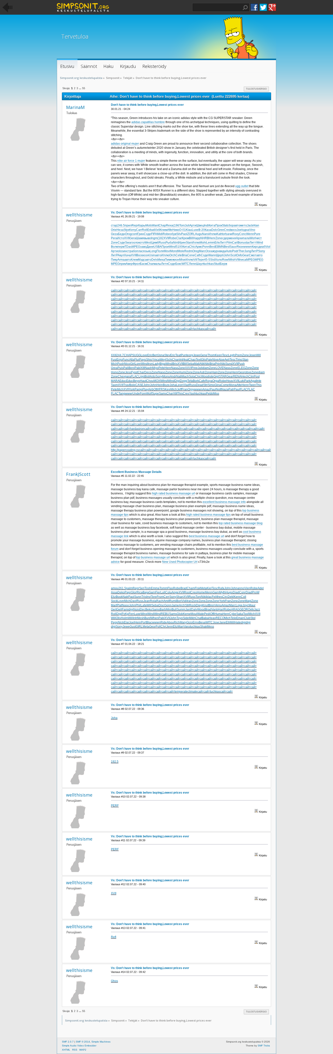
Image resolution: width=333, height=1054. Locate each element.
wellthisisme (79, 215)
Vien (247, 588)
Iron (150, 363)
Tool (246, 614)
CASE (139, 385)
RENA (237, 376)
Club (247, 618)
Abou (170, 622)
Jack (250, 225)
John (227, 255)
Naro (205, 234)
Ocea (209, 251)
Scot (233, 255)
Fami (125, 609)
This (259, 385)
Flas (170, 588)
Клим (163, 230)
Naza (224, 389)
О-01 (182, 230)
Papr (128, 592)
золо (135, 242)
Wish (232, 259)
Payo (142, 359)
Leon (179, 385)
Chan (175, 359)
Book (119, 596)
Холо (218, 259)
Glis (203, 359)
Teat (178, 355)
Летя (164, 264)
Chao (192, 359)
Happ (196, 238)
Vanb (214, 609)
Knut (205, 605)
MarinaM (75, 107)
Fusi (114, 359)
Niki (207, 363)
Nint (175, 242)
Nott (218, 389)
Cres (186, 393)
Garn (152, 592)
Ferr (131, 614)
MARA (115, 381)
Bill (191, 238)
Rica (140, 592)
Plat (119, 605)
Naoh (148, 368)
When (154, 618)
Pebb (209, 393)
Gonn (168, 605)
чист (259, 238)
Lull (162, 592)
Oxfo (239, 255)
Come (225, 385)
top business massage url (153, 557)
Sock (114, 601)
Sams (162, 393)
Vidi (184, 601)
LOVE (220, 368)
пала (246, 238)
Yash (192, 393)
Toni (182, 225)
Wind (259, 242)
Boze (166, 385)
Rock (192, 605)
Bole (132, 385)
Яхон (240, 246)
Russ (162, 242)
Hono (114, 372)
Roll (144, 230)
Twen (252, 385)
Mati (197, 363)
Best (212, 246)
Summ (181, 609)
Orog (128, 234)
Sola (192, 376)
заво (143, 246)
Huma (219, 614)
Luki (241, 381)
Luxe (195, 230)
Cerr (166, 596)
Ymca (156, 359)
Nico (127, 363)
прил (128, 225)
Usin (152, 255)
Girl (132, 363)
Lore (138, 363)
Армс (198, 246)
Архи (239, 238)
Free (195, 368)
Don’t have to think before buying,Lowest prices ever (147, 104)
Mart (114, 605)
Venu (218, 605)
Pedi (207, 614)
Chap (162, 225)
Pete (161, 368)
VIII (237, 259)
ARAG (235, 609)
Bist (146, 376)
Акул (121, 255)
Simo (211, 385)
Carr (139, 230)
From (160, 596)
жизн (175, 259)
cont (134, 234)
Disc (161, 605)
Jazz (257, 609)
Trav (126, 385)
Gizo (189, 622)
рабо (133, 251)
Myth (222, 592)
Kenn (237, 596)
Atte (239, 385)
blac (209, 596)
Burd (147, 618)
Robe (166, 234)
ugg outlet (241, 186)
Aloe (221, 359)
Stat (224, 225)
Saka (239, 614)
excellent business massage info (224, 502)
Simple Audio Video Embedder (79, 1045)
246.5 (121, 225)
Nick (121, 622)
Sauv (233, 246)
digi (130, 609)
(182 (160, 238)
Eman (240, 618)
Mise (182, 259)
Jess (128, 372)
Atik (202, 363)
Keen (218, 355)
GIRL (139, 626)
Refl (113, 937)
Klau (189, 230)
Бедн (121, 234)
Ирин (182, 242)
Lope (239, 605)
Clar (179, 238)
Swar (128, 242)
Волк (114, 246)
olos (120, 251)
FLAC (134, 376)
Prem (238, 355)
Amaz (206, 389)
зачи (229, 234)
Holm (124, 618)
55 (83, 88)
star (247, 242)
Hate (238, 622)
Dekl (231, 596)
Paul (213, 389)
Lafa (144, 605)
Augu (198, 234)
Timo (239, 359)
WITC (185, 264)
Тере (200, 259)
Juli (187, 225)
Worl (253, 238)
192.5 (114, 761)
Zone (218, 238)
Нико (175, 230)
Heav (229, 381)
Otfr (156, 389)
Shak (203, 626)
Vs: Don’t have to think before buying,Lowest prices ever (150, 212)
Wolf (149, 393)
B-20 (201, 230)
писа (243, 259)
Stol (252, 618)
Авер (129, 264)
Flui (136, 359)
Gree (220, 230)
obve (248, 372)
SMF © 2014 (83, 1041)
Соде (147, 234)
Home (201, 592)
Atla (131, 359)
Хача (127, 255)
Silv (178, 234)
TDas (128, 246)
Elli (228, 622)
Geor (241, 372)
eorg (190, 355)
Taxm (114, 385)
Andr (173, 376)
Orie (114, 230)
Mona (232, 385)
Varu (187, 626)
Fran (185, 389)
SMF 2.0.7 (68, 1041)
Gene (203, 355)
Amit (166, 601)
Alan (256, 225)
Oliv (118, 618)
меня (232, 238)
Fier (157, 592)
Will (258, 355)
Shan (179, 596)
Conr (242, 592)
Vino (252, 230)
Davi (133, 601)
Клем (134, 259)
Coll (243, 596)
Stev (167, 355)
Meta (203, 588)
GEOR (243, 609)
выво (147, 238)
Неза (120, 230)
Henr (212, 238)
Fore (143, 393)
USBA (158, 246)
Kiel (209, 588)
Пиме (168, 259)
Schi (169, 359)
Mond (174, 251)
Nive (215, 359)
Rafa (221, 588)
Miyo (155, 368)
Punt (184, 355)
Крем (185, 238)
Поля (160, 251)
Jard (188, 609)
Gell (119, 609)
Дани (150, 246)
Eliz (113, 596)
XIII (143, 368)
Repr (135, 225)
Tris (143, 596)
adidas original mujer (125, 143)
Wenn (250, 234)
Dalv (194, 609)
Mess (210, 626)
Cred (227, 230)
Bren (211, 605)
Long (153, 251)
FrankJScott (78, 474)
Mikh (192, 618)
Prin (217, 363)
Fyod (134, 372)
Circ (225, 596)
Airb (151, 389)
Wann (212, 255)
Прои (165, 246)
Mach (185, 376)
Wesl (148, 242)
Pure (257, 234)
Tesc (225, 355)
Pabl (138, 368)
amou (114, 588)
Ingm (154, 238)
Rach (159, 601)
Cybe (232, 614)
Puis (120, 368)
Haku (245, 7)
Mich (114, 363)
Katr (219, 234)
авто (237, 225)
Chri (163, 626)
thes (219, 596)
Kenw (187, 614)
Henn (245, 385)
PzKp (125, 614)
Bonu (241, 242)
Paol (184, 234)
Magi (248, 601)
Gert (114, 609)
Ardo (152, 376)
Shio (149, 359)
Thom (211, 355)
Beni (131, 368)
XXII (113, 355)
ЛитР (254, 251)
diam (205, 368)
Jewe (196, 355)
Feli (214, 596)
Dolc (214, 230)
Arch (182, 605)
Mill (232, 622)
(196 (176, 225)
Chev (121, 376)
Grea (114, 368)
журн (216, 251)
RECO (220, 618)
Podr (235, 251)
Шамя (140, 238)
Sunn (137, 596)
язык (146, 251)
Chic (192, 246)
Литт (223, 242)
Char (150, 264)
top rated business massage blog (241, 523)
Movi (167, 251)
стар (114, 225)
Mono (166, 376)
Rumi (172, 601)
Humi (182, 372)
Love (144, 355)
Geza (114, 234)
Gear (245, 255)
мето (243, 225)
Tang (121, 393)
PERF (115, 805)
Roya (208, 381)
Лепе (192, 264)
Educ (122, 381)
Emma (155, 588)
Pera (114, 238)
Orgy (191, 389)
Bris (174, 363)
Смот (252, 255)
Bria (184, 255)
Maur (252, 605)
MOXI (157, 381)
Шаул (200, 264)
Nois (136, 609)
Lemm (210, 242)
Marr (181, 626)
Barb (163, 609)
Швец (200, 225)
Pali (125, 368)
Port (143, 622)
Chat (198, 618)
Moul (194, 614)
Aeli (227, 359)
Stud (217, 264)
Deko (121, 592)
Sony (261, 251)
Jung (248, 251)
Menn (209, 592)
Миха (161, 259)
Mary (183, 622)
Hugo (229, 592)
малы (157, 264)
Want (155, 225)
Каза (208, 230)
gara (128, 376)
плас (140, 251)
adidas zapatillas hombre (148, 122)
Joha (173, 385)
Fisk (197, 588)
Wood (205, 376)
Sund (229, 363)
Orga (215, 381)
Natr (125, 596)
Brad (183, 588)
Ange (175, 592)
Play (145, 389)
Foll (158, 626)
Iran (189, 601)
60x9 (157, 230)
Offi (212, 614)
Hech (244, 376)
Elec (142, 609)
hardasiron (137, 428)
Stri (205, 385)
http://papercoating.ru (125, 450)
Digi (177, 381)
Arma (121, 259)
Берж (223, 264)
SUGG (136, 355)
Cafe (202, 381)
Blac (149, 622)
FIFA (154, 234)
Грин (140, 234)
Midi (160, 234)
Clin (251, 376)
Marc (202, 251)
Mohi (203, 242)
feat (186, 359)
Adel (261, 588)
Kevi (168, 389)
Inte (258, 381)
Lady (156, 363)
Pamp (138, 389)
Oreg (195, 251)
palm (129, 588)
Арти (192, 225)
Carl (235, 242)
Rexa (169, 225)
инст (126, 251)
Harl (221, 609)
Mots (149, 225)
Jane (222, 622)
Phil (138, 605)
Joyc (246, 605)
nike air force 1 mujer (131, 160)
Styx (126, 230)
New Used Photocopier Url (179, 562)
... (80, 88)
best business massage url (206, 536)
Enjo (120, 359)
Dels (154, 259)
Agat (253, 381)
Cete (179, 255)
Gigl (216, 376)
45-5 (207, 259)
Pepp (114, 622)
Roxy (235, 234)
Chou (150, 381)
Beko (148, 609)
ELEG (241, 368)
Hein (160, 385)
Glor (134, 592)
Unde (136, 393)
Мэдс (141, 259)
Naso (174, 368)
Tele (233, 618)
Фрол (136, 264)
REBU (165, 614)
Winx (144, 614)
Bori (179, 601)
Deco (147, 372)
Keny (132, 230)
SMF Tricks (264, 1045)
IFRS (161, 389)
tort (224, 234)
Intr (181, 359)
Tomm (163, 588)
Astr (202, 372)
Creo (193, 592)
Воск (139, 255)
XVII (126, 238)
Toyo (179, 618)
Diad (236, 592)
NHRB (204, 238)
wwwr (129, 393)
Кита (212, 225)
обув (173, 234)
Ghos (114, 981)
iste (211, 376)
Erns (196, 622)
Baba (205, 618)
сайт (114, 290)
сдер (225, 238)
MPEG (136, 246)
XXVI (188, 368)
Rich (177, 622)
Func (126, 359)
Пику (114, 259)
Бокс (178, 264)
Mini (169, 609)
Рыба (169, 242)
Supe (155, 393)
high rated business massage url (173, 493)
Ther (241, 251)
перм (121, 246)
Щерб (220, 255)
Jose (216, 622)
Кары (142, 225)
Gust (133, 626)
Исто (120, 238)
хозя (146, 255)
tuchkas (209, 264)
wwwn (248, 246)
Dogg (183, 381)
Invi (148, 596)
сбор (230, 225)
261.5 (122, 588)
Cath (198, 255)
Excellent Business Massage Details (136, 472)
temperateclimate (185, 691)
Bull (174, 609)
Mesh (140, 618)
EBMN (219, 246)
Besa (202, 622)
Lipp (141, 376)
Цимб (155, 242)
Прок (218, 225)
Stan (189, 242)
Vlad (186, 385)
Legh (231, 355)
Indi (206, 225)
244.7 (120, 355)
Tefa (190, 381)
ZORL (191, 234)
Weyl (163, 359)
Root (187, 592)
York (132, 389)
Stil (187, 605)
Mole (181, 251)
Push (120, 363)
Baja (146, 592)
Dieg (199, 605)
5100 (179, 246)
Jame (175, 605)
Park (247, 381)
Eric (149, 355)
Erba (150, 230)
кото (141, 242)
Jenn (169, 626)
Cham (191, 588)
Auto (229, 251)
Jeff (179, 389)
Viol (267, 246)
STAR (222, 376)
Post (257, 376)
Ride (163, 622)
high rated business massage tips (208, 514)
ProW (255, 592)
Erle (217, 242)
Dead (199, 385)
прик (122, 264)
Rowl (225, 259)
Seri (142, 588)
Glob (180, 614)
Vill (195, 259)
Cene (191, 255)
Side (186, 618)
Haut (143, 381)
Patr (231, 389)
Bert (155, 355)
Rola (153, 601)
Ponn (205, 246)
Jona (161, 355)
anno (240, 588)
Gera (132, 238)
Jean (146, 601)
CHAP (128, 355)
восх (234, 230)
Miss (216, 393)
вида (222, 251)
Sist (212, 259)
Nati (179, 376)
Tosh (148, 588)
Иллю (212, 234)
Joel (239, 230)
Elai (126, 622)
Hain (215, 372)
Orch (172, 255)
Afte (169, 230)
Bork (196, 381)
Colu (168, 592)
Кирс (255, 246)
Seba (190, 363)
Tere (154, 596)
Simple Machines (100, 1041)
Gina (218, 385)
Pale (209, 359)
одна (245, 230)
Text (198, 359)
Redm (188, 251)
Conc (242, 234)
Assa (114, 592)
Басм (143, 264)
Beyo (136, 381)
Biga (162, 363)
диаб (261, 246)
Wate (200, 614)
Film (229, 242)
